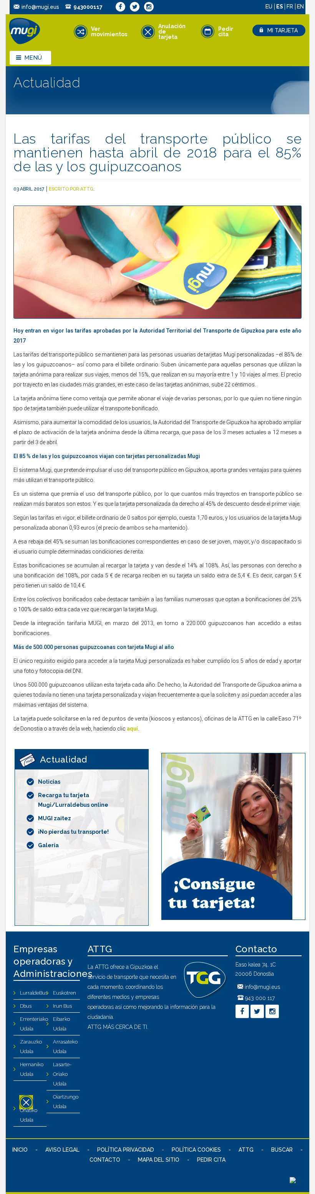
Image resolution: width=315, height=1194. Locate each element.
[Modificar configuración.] (293, 1181)
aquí (132, 729)
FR (291, 6)
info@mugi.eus (40, 7)
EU (269, 6)
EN (300, 6)
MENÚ (33, 57)
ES (280, 6)
